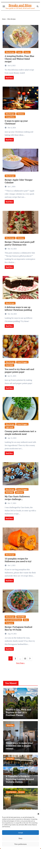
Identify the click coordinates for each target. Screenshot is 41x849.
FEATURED (9, 365)
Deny (20, 838)
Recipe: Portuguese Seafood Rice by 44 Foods (18, 628)
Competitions (10, 117)
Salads (19, 52)
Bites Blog (10, 692)
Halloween (19, 492)
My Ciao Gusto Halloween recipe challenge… (17, 498)
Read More (9, 78)
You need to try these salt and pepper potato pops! (19, 370)
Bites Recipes (10, 52)
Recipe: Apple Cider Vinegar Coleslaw (18, 181)
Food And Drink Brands (13, 620)
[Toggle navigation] (4, 6)
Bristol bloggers (22, 362)
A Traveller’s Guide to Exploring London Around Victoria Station (20, 779)
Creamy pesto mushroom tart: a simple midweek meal (20, 432)
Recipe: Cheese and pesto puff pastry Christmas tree (19, 243)
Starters (27, 52)
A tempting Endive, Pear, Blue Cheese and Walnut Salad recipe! (19, 59)
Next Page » (20, 663)
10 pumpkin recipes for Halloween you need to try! (18, 560)
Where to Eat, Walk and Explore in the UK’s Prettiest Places (18, 712)
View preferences (20, 844)
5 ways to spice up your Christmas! (16, 122)
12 (25, 658)
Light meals (9, 427)
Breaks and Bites (20, 5)
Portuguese (9, 623)
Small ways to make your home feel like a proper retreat (19, 745)
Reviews (21, 792)
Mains (26, 620)
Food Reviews (11, 792)
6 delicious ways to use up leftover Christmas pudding (18, 308)
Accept (20, 833)
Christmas (20, 114)
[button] (37, 812)
